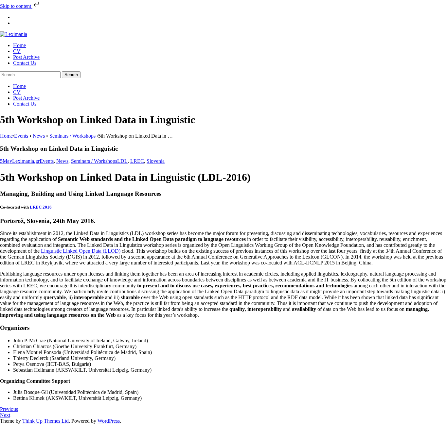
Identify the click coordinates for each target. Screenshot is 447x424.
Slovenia (156, 161)
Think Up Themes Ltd (45, 421)
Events (21, 136)
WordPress (109, 421)
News (39, 136)
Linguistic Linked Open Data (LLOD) (80, 251)
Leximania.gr (26, 161)
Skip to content (16, 6)
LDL (122, 161)
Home (6, 136)
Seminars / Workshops (72, 136)
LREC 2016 (41, 207)
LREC (137, 161)
